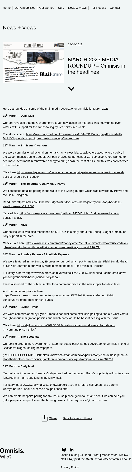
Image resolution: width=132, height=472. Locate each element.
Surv (61, 7)
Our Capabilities (25, 7)
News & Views (77, 7)
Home (7, 7)
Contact (115, 7)
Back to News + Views (77, 418)
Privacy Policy (70, 467)
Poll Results (98, 7)
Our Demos (46, 7)
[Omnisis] (12, 453)
